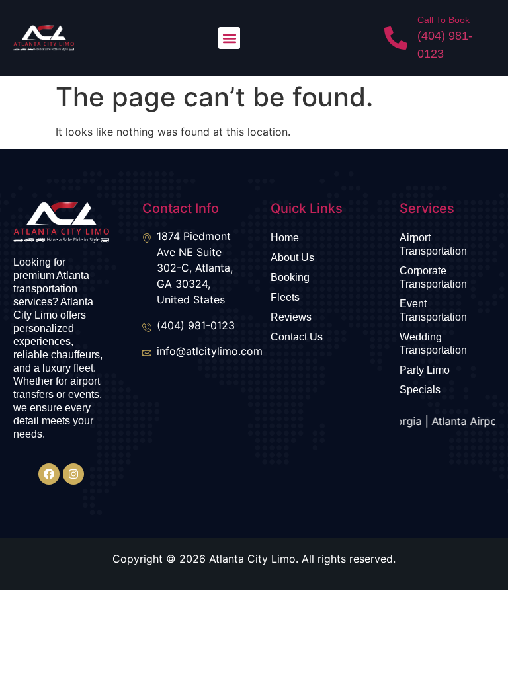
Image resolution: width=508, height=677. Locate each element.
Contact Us (297, 336)
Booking (290, 277)
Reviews (291, 317)
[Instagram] (73, 474)
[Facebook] (49, 474)
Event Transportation (433, 310)
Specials (420, 389)
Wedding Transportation (433, 343)
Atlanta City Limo (252, 558)
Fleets (285, 297)
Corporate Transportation (433, 277)
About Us (292, 257)
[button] (229, 38)
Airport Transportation (433, 244)
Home (285, 237)
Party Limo (425, 370)
